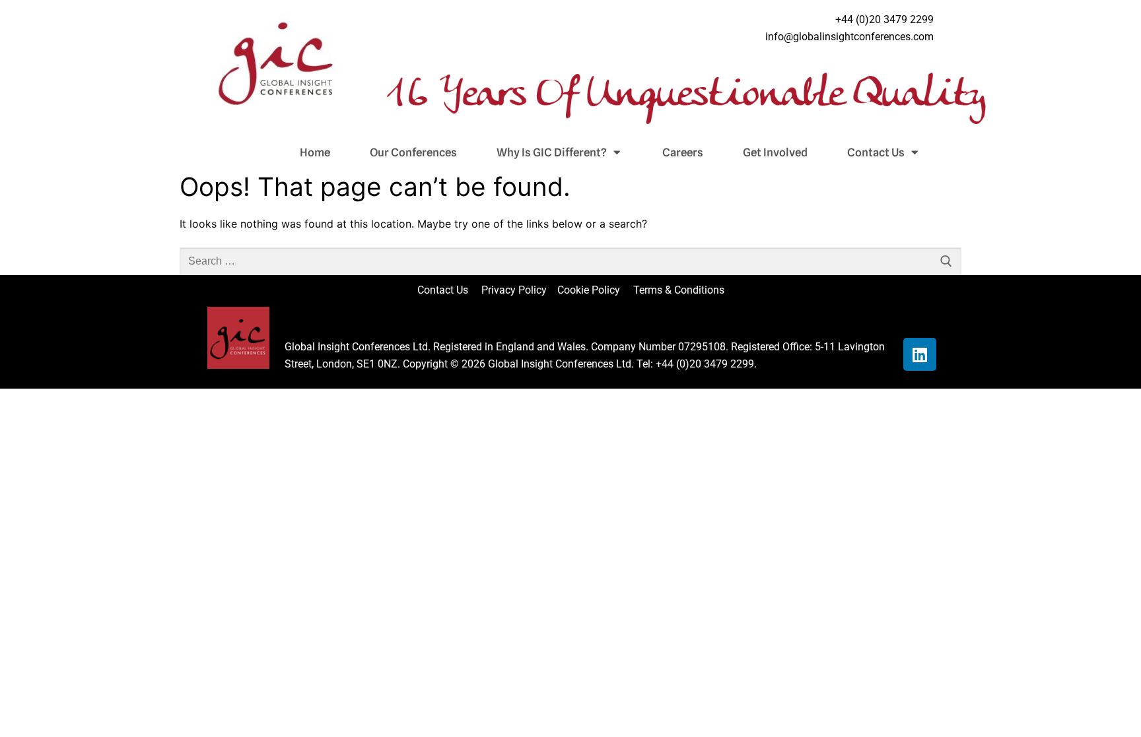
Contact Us (876, 152)
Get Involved (775, 152)
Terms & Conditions (678, 290)
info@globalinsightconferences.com (849, 36)
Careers (682, 152)
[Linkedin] (919, 354)
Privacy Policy (515, 290)
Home (315, 152)
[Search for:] (570, 261)
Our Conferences (413, 152)
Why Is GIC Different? (552, 152)
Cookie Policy (594, 290)
